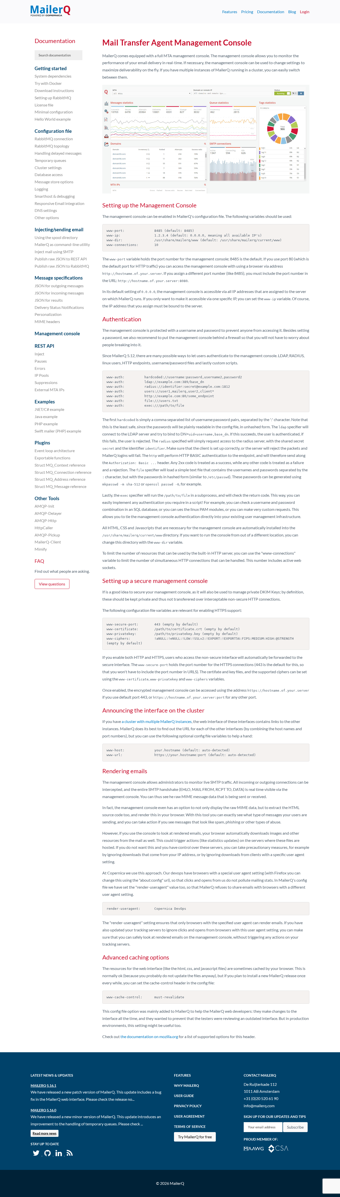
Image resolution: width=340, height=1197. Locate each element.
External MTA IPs (49, 389)
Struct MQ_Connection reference (63, 472)
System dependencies (53, 76)
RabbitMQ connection (54, 138)
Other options (47, 217)
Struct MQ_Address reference (60, 479)
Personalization (48, 314)
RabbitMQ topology (52, 146)
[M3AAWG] (256, 1148)
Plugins (42, 442)
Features (229, 11)
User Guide (184, 1096)
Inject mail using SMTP (54, 251)
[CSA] (280, 1148)
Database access (49, 174)
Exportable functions (52, 457)
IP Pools (42, 375)
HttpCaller (44, 527)
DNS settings (46, 210)
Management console (57, 333)
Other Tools (47, 498)
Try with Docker (48, 83)
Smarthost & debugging (55, 196)
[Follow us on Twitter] (36, 1154)
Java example (46, 416)
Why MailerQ (186, 1085)
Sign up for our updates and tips (275, 1116)
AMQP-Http (46, 520)
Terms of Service (190, 1126)
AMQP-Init (44, 506)
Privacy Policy (188, 1106)
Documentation (270, 11)
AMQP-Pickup (47, 534)
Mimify (41, 549)
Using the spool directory (56, 237)
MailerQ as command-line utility (62, 244)
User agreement (189, 1116)
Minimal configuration (54, 111)
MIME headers (47, 321)
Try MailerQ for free (195, 1136)
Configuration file (53, 131)
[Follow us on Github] (48, 1154)
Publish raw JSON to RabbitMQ (62, 266)
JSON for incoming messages (59, 292)
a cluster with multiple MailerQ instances (157, 721)
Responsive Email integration (59, 203)
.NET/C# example (49, 409)
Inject (39, 353)
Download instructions (54, 90)
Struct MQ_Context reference (60, 465)
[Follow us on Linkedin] (59, 1154)
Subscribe (295, 1127)
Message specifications (59, 278)
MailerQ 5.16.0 (43, 1110)
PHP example (46, 423)
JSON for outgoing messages (59, 285)
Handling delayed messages (58, 153)
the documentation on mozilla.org (149, 1036)
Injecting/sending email (59, 229)
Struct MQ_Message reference (60, 486)
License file (44, 104)
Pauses (41, 361)
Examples (45, 401)
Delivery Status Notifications (59, 307)
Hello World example (53, 119)
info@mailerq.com (259, 1105)
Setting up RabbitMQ (53, 97)
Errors (40, 368)
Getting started (51, 68)
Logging (41, 189)
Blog (292, 11)
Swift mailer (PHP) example (58, 431)
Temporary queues (50, 160)
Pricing (247, 11)
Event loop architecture (55, 450)
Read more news (45, 1133)
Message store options (54, 181)
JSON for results (49, 300)
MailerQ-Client (48, 541)
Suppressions (46, 382)
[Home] (50, 11)
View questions (52, 583)
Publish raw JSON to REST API (61, 258)
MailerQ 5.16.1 (43, 1085)
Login (304, 11)
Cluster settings (48, 167)
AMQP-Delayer (48, 513)
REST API (44, 346)
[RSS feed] (70, 1154)
